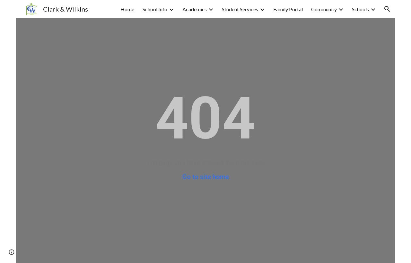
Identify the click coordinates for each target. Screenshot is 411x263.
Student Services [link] (240, 9)
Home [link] (127, 9)
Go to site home (205, 177)
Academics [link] (194, 9)
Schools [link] (360, 9)
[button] (387, 9)
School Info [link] (155, 9)
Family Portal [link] (288, 9)
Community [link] (324, 9)
